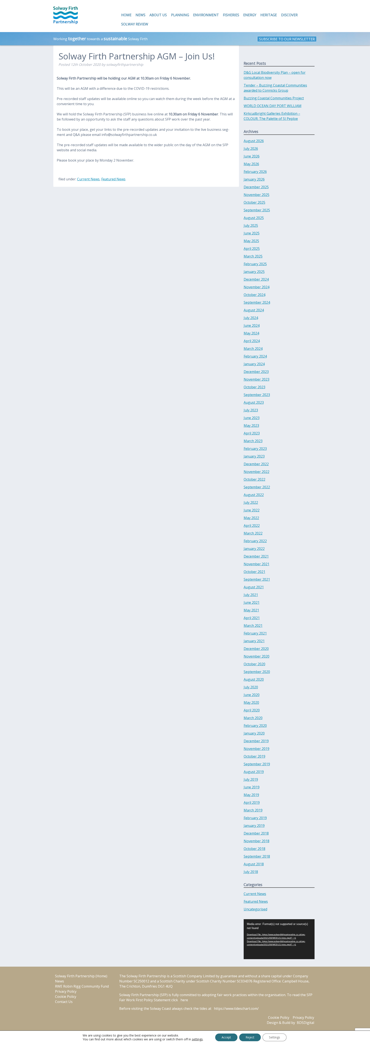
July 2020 (251, 687)
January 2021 (254, 641)
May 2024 (251, 333)
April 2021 (252, 618)
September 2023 (257, 394)
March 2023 (253, 441)
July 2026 (251, 148)
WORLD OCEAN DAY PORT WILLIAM (272, 105)
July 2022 (251, 502)
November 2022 (256, 471)
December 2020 (256, 648)
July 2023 (251, 410)
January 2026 (254, 179)
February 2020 (255, 725)
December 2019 (256, 741)
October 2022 (254, 479)
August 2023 (254, 402)
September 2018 (257, 856)
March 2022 (253, 533)
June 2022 (252, 510)
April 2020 (252, 710)
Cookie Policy (65, 996)
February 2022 (255, 541)
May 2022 (251, 517)
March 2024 (253, 348)
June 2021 (252, 602)
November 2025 (256, 194)
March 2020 (253, 718)
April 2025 (252, 248)
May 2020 (251, 702)
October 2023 (254, 387)
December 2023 (256, 371)
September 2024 (257, 302)
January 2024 (254, 364)
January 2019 (254, 825)
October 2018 (254, 848)
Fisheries (231, 15)
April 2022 (252, 525)
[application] (279, 939)
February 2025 (255, 264)
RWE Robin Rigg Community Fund (82, 986)
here (184, 1000)
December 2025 (256, 187)
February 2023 (255, 448)
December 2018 (256, 833)
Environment (206, 15)
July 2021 (251, 594)
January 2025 (254, 271)
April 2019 (252, 802)
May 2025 (251, 241)
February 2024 (255, 356)
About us (158, 15)
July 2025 (251, 225)
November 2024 (256, 287)
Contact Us (64, 1001)
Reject (250, 1037)
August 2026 (254, 140)
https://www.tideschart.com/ (236, 1008)
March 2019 (253, 810)
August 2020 (254, 679)
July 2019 (251, 779)
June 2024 (252, 325)
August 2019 (254, 771)
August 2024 (254, 310)
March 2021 (253, 625)
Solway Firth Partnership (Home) (81, 976)
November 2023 (256, 379)
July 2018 (251, 871)
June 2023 (252, 417)
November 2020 (256, 656)
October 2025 (254, 202)
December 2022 (256, 464)
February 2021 (255, 633)
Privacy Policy (65, 991)
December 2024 (256, 279)
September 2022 (257, 487)
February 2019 (255, 818)
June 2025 (252, 233)
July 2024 (251, 317)
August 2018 (254, 864)
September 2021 (257, 579)
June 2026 (252, 156)
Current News (88, 179)
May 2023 (251, 425)
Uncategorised (255, 909)
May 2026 (251, 164)
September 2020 (257, 671)
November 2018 (256, 841)
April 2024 (252, 341)
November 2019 (256, 748)
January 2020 (254, 733)
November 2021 (256, 564)
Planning (180, 15)
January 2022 (254, 548)
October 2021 (254, 571)
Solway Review (134, 24)
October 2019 (254, 756)
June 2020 (252, 694)
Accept (226, 1037)
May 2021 (251, 610)
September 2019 (257, 764)
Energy (249, 15)
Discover (289, 15)
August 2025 (254, 217)
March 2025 (253, 256)
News (140, 15)
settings (197, 1039)
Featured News (113, 179)
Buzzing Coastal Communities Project (274, 98)
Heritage (268, 15)
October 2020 (254, 664)
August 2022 (254, 494)
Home (126, 15)
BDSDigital (305, 1022)
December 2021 (256, 556)
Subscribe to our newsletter (287, 39)
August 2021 (254, 587)
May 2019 (251, 794)
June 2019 (252, 787)
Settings (274, 1037)
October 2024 (254, 294)
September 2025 (257, 210)
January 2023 (254, 456)
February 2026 (255, 171)
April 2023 (252, 433)
